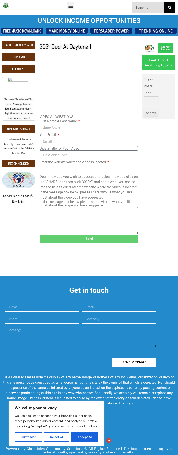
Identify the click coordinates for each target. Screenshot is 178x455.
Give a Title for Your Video (59, 148)
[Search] (169, 7)
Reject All (56, 437)
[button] (70, 5)
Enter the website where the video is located (73, 162)
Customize (28, 437)
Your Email (48, 135)
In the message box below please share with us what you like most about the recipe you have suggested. (86, 203)
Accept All (84, 437)
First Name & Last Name (59, 121)
